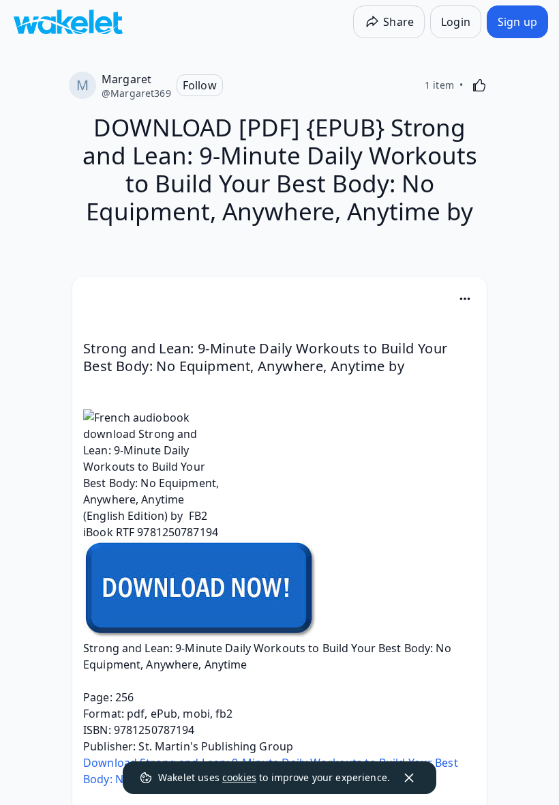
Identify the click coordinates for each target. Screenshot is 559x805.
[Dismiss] (409, 778)
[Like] (479, 85)
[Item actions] (465, 299)
